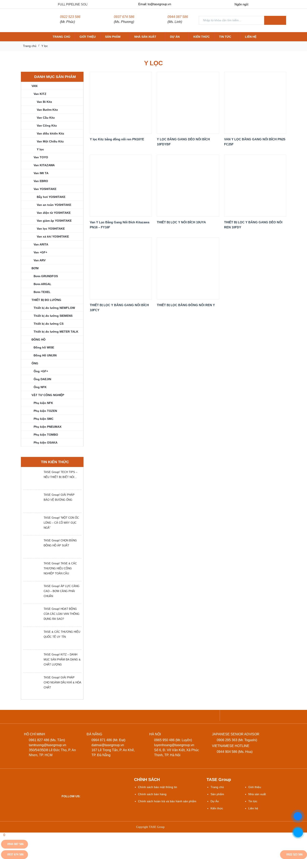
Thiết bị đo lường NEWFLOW (54, 307)
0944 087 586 (177, 17)
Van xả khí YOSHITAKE (53, 236)
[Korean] (282, 4)
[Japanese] (273, 4)
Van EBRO (41, 181)
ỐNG (35, 363)
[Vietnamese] (255, 4)
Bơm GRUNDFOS (46, 276)
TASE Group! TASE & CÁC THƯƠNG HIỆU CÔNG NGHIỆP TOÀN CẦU (60, 568)
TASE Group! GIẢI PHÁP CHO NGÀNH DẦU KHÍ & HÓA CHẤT (62, 682)
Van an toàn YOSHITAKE (54, 204)
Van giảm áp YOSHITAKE (54, 220)
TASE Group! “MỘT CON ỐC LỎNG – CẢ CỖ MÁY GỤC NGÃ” (61, 522)
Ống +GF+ (41, 371)
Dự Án (215, 801)
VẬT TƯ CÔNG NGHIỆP (48, 395)
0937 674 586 (124, 17)
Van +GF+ (40, 252)
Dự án (175, 36)
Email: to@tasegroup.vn (154, 4)
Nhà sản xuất (145, 36)
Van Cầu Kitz (46, 117)
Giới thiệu (88, 36)
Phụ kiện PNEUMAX (47, 426)
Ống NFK (40, 387)
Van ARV (40, 260)
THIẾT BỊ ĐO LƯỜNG (46, 300)
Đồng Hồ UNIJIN (45, 355)
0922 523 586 (70, 17)
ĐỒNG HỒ (39, 339)
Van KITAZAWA (44, 165)
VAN (34, 86)
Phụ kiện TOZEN (45, 411)
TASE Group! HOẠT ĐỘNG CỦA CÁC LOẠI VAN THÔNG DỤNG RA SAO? (61, 613)
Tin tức (225, 36)
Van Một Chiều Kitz (50, 141)
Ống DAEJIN (42, 379)
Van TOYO (41, 157)
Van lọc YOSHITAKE (51, 228)
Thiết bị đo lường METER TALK (56, 331)
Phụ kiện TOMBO (46, 434)
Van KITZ (40, 94)
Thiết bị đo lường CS (48, 323)
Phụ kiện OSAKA (45, 442)
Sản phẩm (113, 36)
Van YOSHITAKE (45, 189)
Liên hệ (250, 36)
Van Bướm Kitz (47, 109)
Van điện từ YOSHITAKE (54, 212)
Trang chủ (61, 36)
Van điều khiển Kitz (50, 133)
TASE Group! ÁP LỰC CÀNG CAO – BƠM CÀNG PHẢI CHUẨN (61, 591)
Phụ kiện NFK (43, 403)
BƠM (35, 268)
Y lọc (40, 149)
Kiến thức (201, 36)
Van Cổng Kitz (47, 125)
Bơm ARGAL (42, 284)
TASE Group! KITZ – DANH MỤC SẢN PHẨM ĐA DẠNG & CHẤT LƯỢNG (62, 659)
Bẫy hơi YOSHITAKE (51, 197)
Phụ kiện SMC (43, 418)
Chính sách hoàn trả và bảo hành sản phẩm (167, 801)
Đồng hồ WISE (44, 347)
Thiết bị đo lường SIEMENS (53, 315)
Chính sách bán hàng (152, 794)
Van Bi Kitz (44, 101)
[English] (264, 4)
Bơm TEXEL (42, 292)
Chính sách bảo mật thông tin (157, 787)
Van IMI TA (41, 173)
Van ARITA (41, 244)
